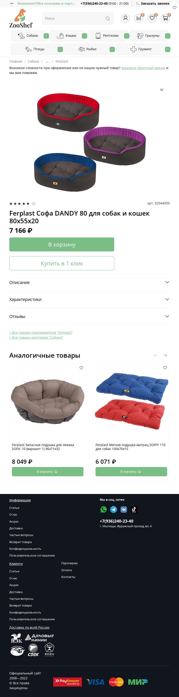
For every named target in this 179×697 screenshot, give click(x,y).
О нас (13, 515)
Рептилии (110, 35)
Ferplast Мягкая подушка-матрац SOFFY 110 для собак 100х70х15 (130, 447)
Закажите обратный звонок (143, 68)
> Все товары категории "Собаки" (36, 337)
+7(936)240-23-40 (94, 3)
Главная (15, 61)
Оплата (66, 570)
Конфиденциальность (25, 549)
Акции (13, 522)
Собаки (32, 35)
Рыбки (91, 49)
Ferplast (61, 61)
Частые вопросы (21, 535)
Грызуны (151, 35)
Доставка (16, 528)
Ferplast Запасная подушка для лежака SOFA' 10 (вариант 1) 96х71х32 (43, 447)
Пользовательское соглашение (32, 555)
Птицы (38, 49)
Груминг (145, 49)
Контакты (68, 577)
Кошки (70, 35)
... (47, 61)
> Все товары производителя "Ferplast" (40, 332)
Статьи (14, 508)
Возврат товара (20, 542)
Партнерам (69, 563)
